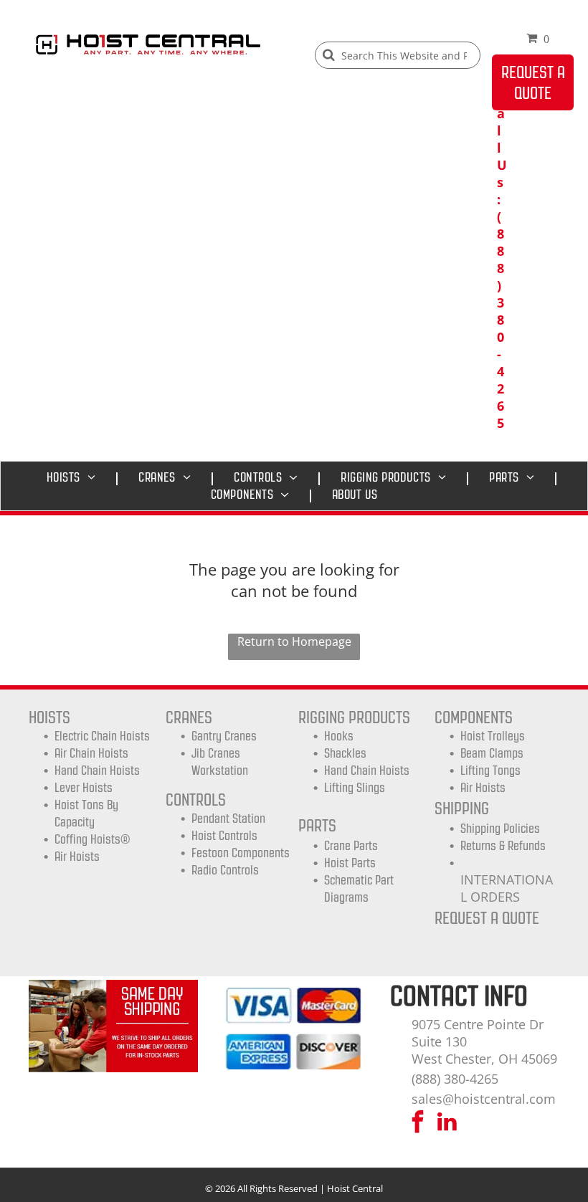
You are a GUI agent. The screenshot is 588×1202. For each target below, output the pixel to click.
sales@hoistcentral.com (484, 1098)
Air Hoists (77, 856)
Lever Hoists (83, 788)
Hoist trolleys (492, 736)
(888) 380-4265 (455, 1078)
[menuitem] (75, 477)
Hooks (339, 736)
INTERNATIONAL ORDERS (506, 888)
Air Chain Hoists (91, 753)
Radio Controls (225, 870)
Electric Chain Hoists (102, 736)
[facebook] (417, 1123)
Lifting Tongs (490, 770)
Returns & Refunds (503, 846)
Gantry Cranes (224, 736)
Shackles (345, 753)
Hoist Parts (350, 863)
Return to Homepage (294, 641)
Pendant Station (228, 818)
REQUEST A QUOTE (487, 917)
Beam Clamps (491, 753)
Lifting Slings (354, 788)
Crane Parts (351, 846)
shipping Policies (500, 828)
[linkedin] (447, 1123)
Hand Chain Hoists (97, 770)
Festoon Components (240, 853)
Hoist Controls (224, 836)
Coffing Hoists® (92, 839)
